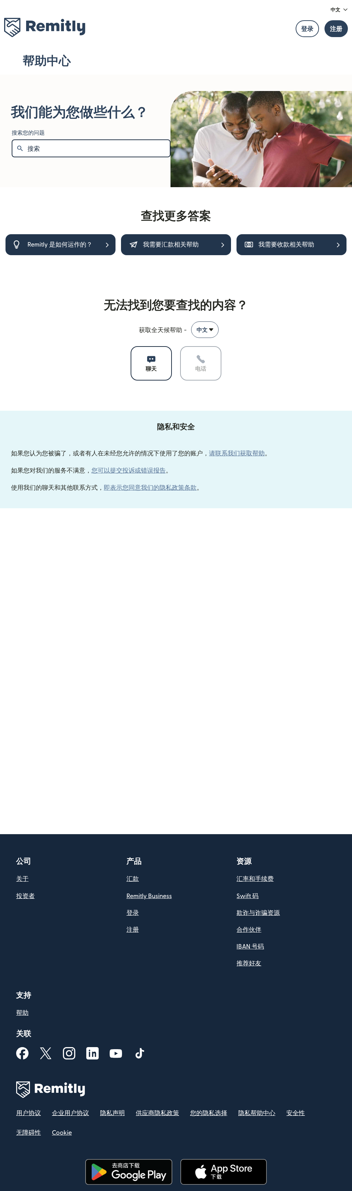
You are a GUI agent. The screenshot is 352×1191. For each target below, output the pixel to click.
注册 (132, 930)
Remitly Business (149, 896)
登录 (132, 913)
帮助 (22, 1013)
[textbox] (99, 148)
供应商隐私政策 (157, 1113)
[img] (44, 27)
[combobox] (205, 329)
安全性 (295, 1113)
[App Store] (223, 1172)
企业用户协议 (70, 1113)
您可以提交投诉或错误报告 (128, 470)
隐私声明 (112, 1113)
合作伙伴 (248, 930)
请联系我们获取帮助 (237, 453)
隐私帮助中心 (256, 1113)
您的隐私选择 (208, 1113)
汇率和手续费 (255, 879)
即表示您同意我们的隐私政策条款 (150, 487)
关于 (22, 879)
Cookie (62, 1133)
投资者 (25, 896)
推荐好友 (248, 963)
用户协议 (28, 1113)
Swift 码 (247, 896)
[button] (339, 9)
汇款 (132, 879)
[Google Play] (128, 1172)
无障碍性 (28, 1133)
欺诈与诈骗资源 (258, 913)
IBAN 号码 (250, 947)
